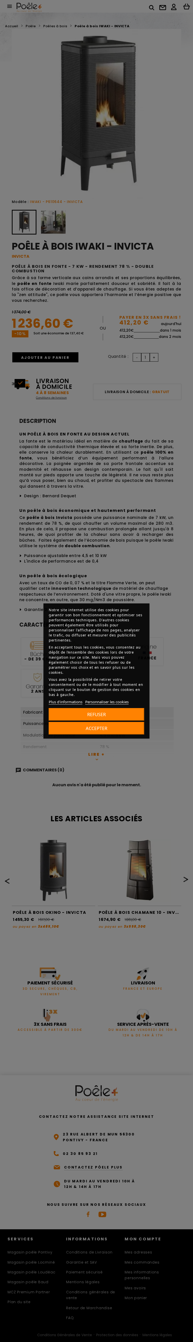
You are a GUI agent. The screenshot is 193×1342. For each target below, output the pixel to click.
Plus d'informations (65, 701)
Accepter (96, 728)
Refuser (96, 714)
